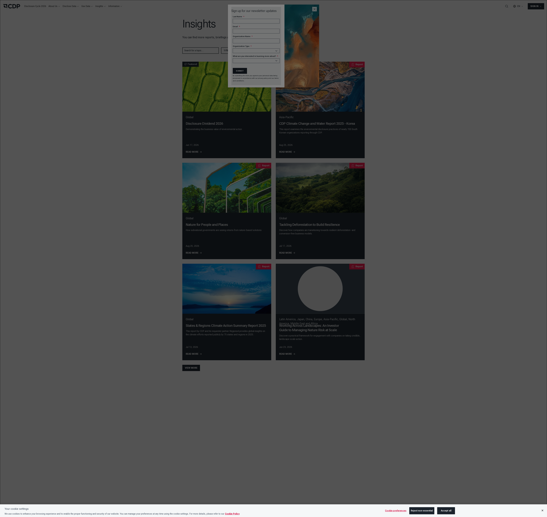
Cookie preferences (395, 510)
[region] (273, 510)
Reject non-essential (422, 510)
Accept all (446, 510)
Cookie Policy (232, 513)
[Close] (542, 510)
